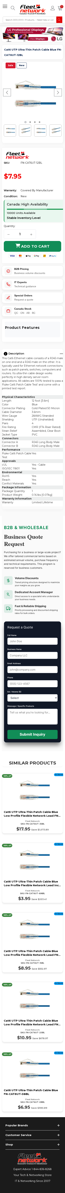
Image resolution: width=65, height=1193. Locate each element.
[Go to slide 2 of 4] (30, 122)
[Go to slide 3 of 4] (35, 122)
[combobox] (29, 19)
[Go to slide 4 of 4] (40, 122)
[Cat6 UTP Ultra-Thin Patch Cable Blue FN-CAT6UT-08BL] (32, 1082)
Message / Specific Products (20, 706)
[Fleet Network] (17, 155)
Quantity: (9, 226)
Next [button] (58, 92)
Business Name (14, 649)
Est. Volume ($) (14, 692)
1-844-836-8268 (42, 1169)
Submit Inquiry (32, 734)
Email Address (14, 663)
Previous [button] (7, 92)
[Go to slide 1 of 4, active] (25, 122)
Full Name (11, 635)
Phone (10, 677)
